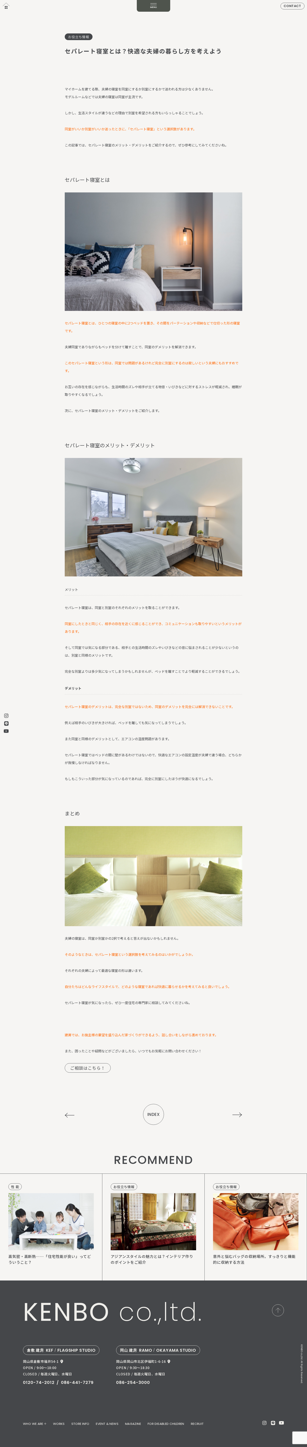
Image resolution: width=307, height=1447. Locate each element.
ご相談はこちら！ (87, 1068)
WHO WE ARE (33, 1423)
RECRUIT (197, 1424)
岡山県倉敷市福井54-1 (41, 1361)
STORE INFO (80, 1424)
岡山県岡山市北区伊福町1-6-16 (141, 1361)
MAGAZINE (133, 1424)
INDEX (153, 1114)
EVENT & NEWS (107, 1424)
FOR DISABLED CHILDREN (166, 1424)
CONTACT (292, 6)
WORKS (59, 1424)
